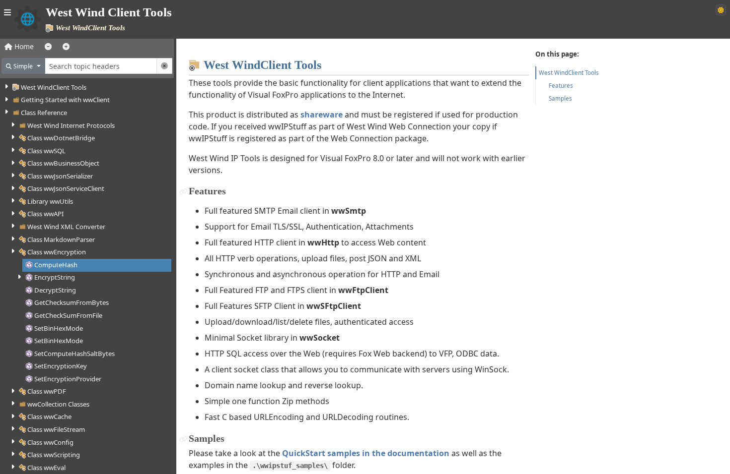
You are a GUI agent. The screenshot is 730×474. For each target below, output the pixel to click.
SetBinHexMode (58, 328)
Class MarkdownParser (61, 239)
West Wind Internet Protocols (71, 125)
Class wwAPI (45, 213)
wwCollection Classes (58, 404)
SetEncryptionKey (60, 365)
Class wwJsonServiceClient (65, 188)
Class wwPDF (46, 391)
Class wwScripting (53, 454)
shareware (321, 114)
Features (561, 85)
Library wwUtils (50, 201)
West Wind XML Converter (66, 226)
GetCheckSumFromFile (68, 315)
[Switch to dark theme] (721, 9)
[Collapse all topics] (48, 46)
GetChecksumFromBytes (71, 302)
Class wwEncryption (56, 251)
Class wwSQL (46, 150)
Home (23, 46)
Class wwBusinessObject (63, 163)
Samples (560, 98)
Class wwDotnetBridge (61, 137)
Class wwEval (46, 467)
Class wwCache (49, 416)
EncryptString (54, 277)
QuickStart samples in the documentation (365, 453)
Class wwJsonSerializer (60, 176)
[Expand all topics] (66, 46)
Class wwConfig (50, 442)
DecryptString (55, 290)
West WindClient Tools (53, 87)
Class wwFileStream (56, 429)
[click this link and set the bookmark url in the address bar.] (183, 191)
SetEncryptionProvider (67, 378)
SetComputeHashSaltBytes (74, 353)
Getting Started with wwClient (65, 99)
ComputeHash (55, 264)
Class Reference (44, 112)
